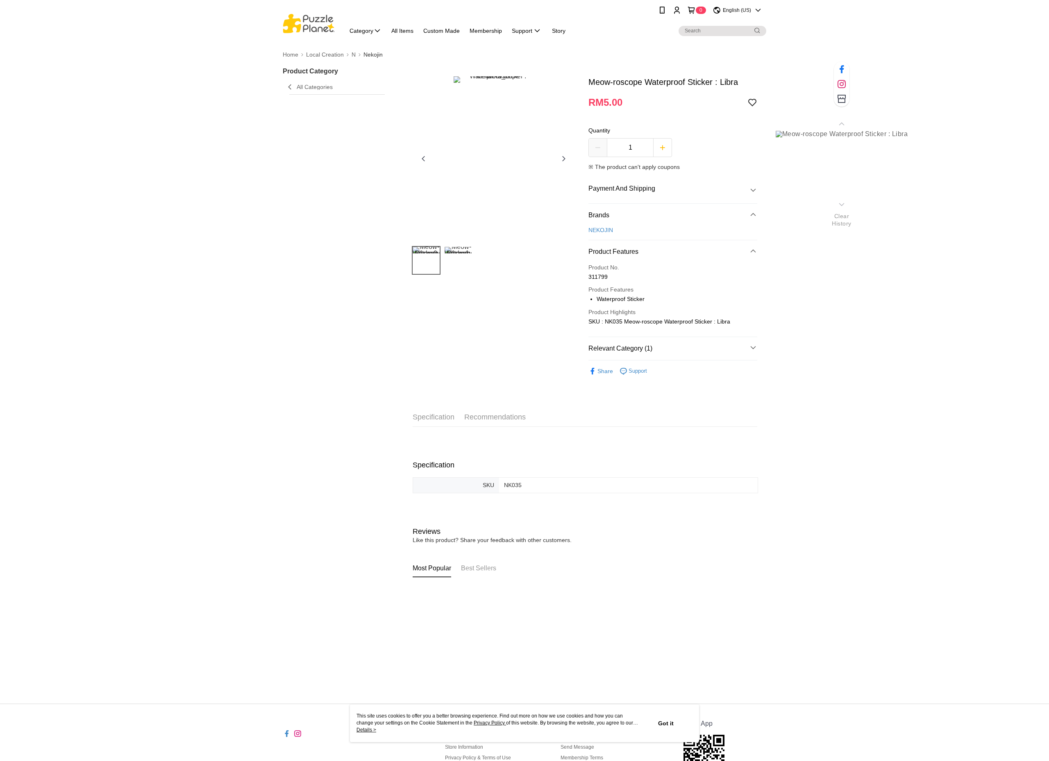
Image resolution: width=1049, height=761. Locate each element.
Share (605, 371)
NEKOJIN (600, 230)
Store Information (464, 747)
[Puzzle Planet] (309, 21)
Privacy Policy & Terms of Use (478, 758)
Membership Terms (582, 758)
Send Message (577, 747)
